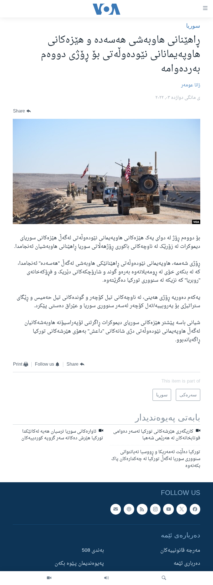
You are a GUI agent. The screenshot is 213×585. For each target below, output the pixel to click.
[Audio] (106, 578)
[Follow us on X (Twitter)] (181, 509)
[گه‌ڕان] (164, 578)
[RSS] (142, 509)
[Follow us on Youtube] (168, 509)
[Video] (49, 578)
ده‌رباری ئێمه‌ (187, 563)
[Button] (22, 111)
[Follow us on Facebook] (195, 509)
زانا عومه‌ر (190, 85)
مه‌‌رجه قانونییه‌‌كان (180, 550)
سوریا (193, 25)
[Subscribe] (115, 509)
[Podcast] (129, 509)
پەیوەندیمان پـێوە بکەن (79, 563)
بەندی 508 (93, 550)
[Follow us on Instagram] (155, 509)
